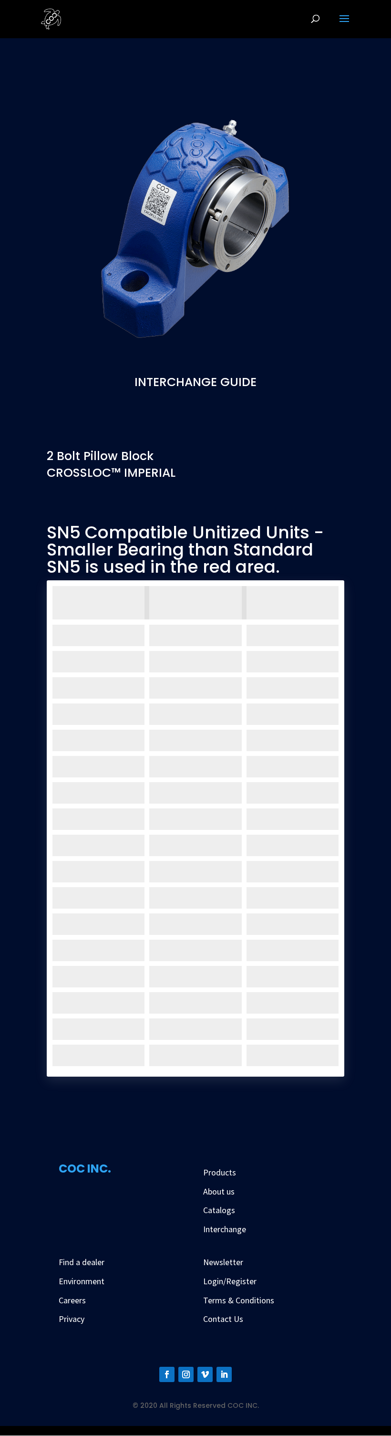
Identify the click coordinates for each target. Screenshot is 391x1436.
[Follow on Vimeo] (205, 1374)
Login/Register (230, 1281)
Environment (81, 1281)
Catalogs (219, 1210)
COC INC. (85, 1168)
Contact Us (223, 1318)
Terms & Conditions (238, 1300)
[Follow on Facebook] (167, 1374)
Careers (72, 1300)
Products (219, 1172)
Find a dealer (81, 1262)
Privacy (71, 1318)
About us (219, 1191)
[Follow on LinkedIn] (224, 1374)
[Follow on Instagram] (186, 1374)
